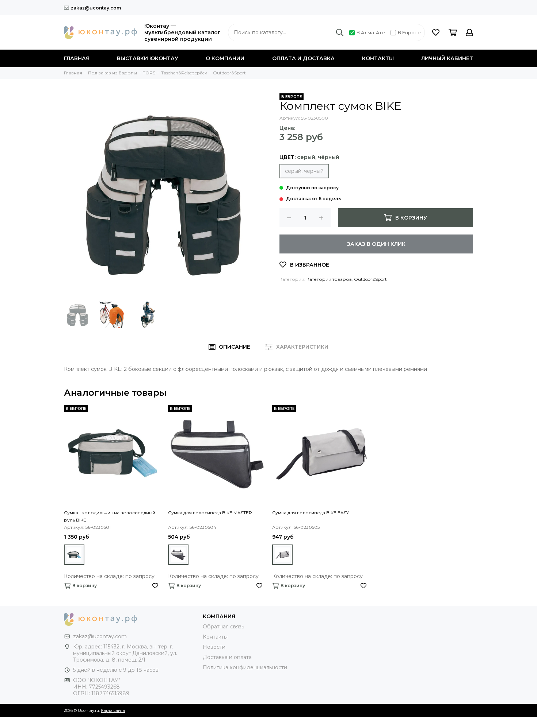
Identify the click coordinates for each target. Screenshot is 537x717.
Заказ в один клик (376, 244)
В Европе (409, 32)
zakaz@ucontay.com (96, 8)
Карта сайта (113, 710)
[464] (178, 554)
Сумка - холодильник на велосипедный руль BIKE (109, 516)
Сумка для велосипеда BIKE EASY (310, 512)
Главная (77, 58)
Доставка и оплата (227, 657)
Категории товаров (329, 279)
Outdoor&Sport (370, 279)
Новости (214, 647)
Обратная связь (223, 626)
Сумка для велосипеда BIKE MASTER (210, 512)
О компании (225, 58)
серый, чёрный (304, 171)
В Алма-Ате (371, 32)
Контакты (378, 58)
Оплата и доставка (303, 58)
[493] (74, 554)
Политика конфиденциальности (245, 667)
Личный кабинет (447, 58)
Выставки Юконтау (147, 58)
